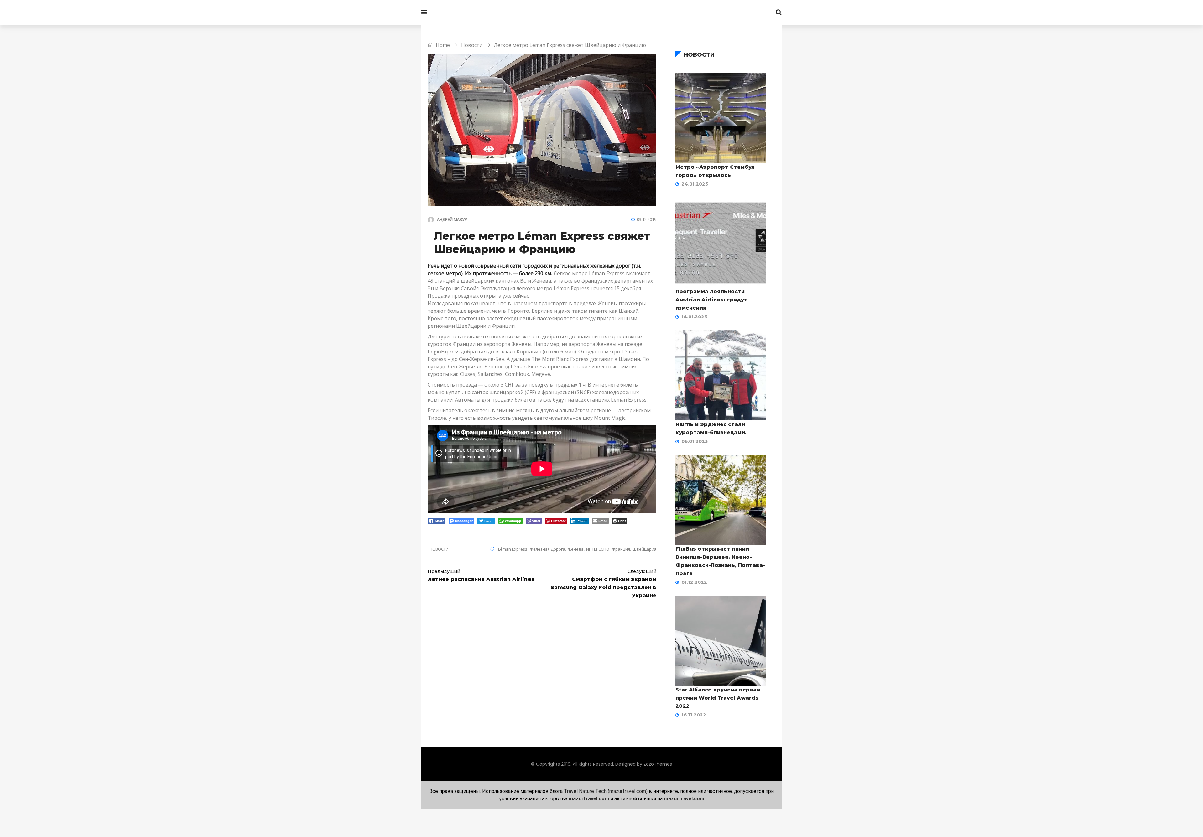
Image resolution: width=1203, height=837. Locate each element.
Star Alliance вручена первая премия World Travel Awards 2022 (717, 698)
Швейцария (644, 549)
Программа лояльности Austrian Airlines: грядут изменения (711, 300)
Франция (621, 549)
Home (442, 45)
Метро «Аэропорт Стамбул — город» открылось (718, 171)
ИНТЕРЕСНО (597, 549)
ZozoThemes (657, 764)
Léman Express (607, 273)
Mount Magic (609, 417)
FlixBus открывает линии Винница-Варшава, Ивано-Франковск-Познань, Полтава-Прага (720, 561)
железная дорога (547, 549)
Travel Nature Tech (585, 791)
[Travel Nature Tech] (465, 12)
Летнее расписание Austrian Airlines (481, 575)
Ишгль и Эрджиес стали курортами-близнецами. (711, 428)
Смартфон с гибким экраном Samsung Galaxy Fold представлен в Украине (603, 583)
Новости (471, 45)
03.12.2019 (646, 219)
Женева (576, 549)
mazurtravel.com (627, 791)
